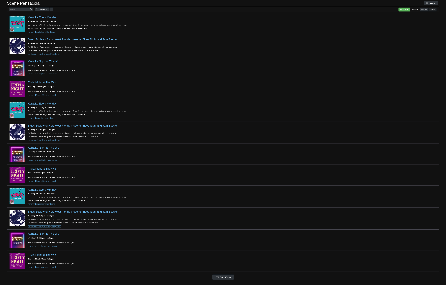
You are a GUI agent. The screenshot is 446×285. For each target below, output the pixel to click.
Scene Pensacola (23, 3)
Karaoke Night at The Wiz (43, 61)
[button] (31, 9)
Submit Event (404, 9)
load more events (223, 277)
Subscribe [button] (415, 9)
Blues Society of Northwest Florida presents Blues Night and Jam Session (73, 39)
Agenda (432, 9)
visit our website (431, 3)
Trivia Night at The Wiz (42, 82)
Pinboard (424, 9)
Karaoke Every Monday (42, 17)
